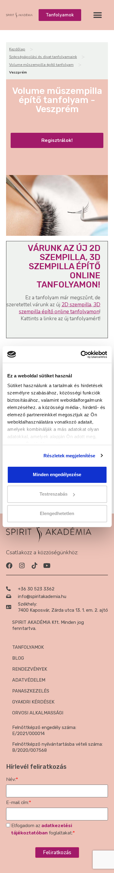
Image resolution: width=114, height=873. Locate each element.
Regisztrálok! (57, 140)
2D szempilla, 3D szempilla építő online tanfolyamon (59, 308)
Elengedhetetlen (57, 513)
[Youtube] (46, 565)
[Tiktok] (34, 565)
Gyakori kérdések (33, 702)
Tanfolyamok (28, 647)
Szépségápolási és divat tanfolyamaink (43, 56)
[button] (98, 15)
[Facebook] (9, 565)
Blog (18, 658)
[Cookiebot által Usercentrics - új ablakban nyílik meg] (81, 355)
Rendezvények (29, 669)
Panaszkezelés (30, 691)
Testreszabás (53, 494)
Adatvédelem (28, 680)
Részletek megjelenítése (69, 455)
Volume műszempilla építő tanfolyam (41, 64)
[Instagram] (22, 565)
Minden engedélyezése (57, 474)
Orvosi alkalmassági (37, 713)
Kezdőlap (17, 49)
